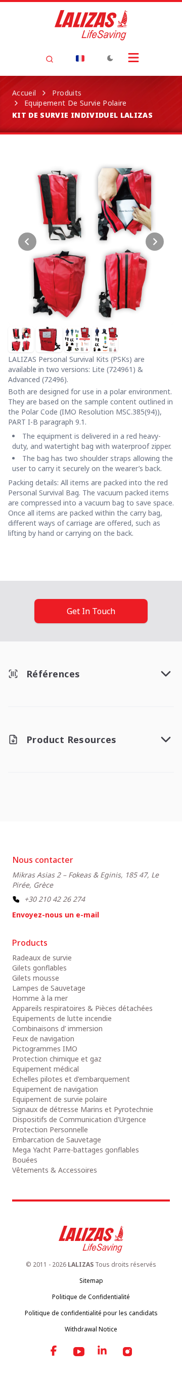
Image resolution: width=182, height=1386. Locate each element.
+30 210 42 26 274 (54, 899)
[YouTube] (79, 1352)
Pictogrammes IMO (44, 1048)
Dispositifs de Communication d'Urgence (79, 1119)
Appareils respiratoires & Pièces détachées (82, 1008)
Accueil (24, 93)
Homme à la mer (40, 998)
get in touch (91, 611)
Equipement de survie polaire (75, 103)
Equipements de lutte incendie (62, 1018)
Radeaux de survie (42, 957)
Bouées (24, 1160)
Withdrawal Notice (91, 1329)
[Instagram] (127, 1352)
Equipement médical (45, 1069)
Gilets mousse (35, 978)
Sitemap (91, 1280)
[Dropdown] (80, 58)
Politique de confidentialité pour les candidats (91, 1313)
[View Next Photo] (155, 242)
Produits (66, 93)
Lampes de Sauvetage (48, 988)
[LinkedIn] (103, 1352)
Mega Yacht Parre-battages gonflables (75, 1149)
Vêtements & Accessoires (54, 1170)
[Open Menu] (133, 58)
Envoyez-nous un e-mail (55, 914)
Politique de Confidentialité (91, 1296)
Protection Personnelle (50, 1129)
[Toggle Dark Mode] (110, 58)
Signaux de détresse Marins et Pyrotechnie (82, 1109)
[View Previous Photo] (27, 242)
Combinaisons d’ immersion (57, 1028)
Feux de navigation (43, 1038)
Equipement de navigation (55, 1089)
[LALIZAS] (91, 25)
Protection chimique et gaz (57, 1059)
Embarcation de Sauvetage (56, 1139)
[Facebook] (54, 1352)
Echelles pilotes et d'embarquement (71, 1079)
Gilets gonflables (39, 968)
